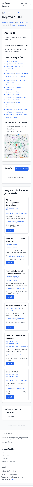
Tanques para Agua (21, 109)
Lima (10, 13)
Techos (17, 102)
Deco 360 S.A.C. (12, 372)
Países (3, 453)
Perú (5, 13)
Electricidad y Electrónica (13, 66)
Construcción (10, 71)
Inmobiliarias (17, 107)
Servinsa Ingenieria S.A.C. (16, 305)
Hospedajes (15, 276)
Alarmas (16, 117)
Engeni (12, 479)
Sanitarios (21, 64)
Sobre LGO (5, 456)
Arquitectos (19, 112)
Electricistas (9, 68)
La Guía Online (5, 4)
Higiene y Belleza (11, 64)
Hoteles (8, 61)
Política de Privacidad (8, 471)
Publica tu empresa (8, 462)
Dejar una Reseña (22, 169)
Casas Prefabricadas (21, 73)
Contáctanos (5, 459)
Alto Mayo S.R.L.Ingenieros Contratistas (12, 202)
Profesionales (10, 112)
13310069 (10, 416)
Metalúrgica (9, 109)
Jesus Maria (17, 13)
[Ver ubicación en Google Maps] (16, 146)
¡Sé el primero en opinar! (19, 25)
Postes (17, 100)
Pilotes (17, 92)
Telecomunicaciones (8, 22)
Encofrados (18, 85)
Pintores (18, 94)
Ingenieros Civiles (21, 114)
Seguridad (9, 117)
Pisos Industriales (20, 97)
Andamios (18, 71)
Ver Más (10, 230)
